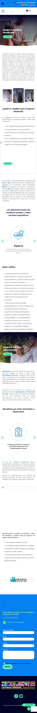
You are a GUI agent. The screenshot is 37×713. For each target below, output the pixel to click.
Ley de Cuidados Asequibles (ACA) (19, 462)
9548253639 (31, 2)
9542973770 (22, 2)
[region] (18, 579)
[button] (2, 241)
